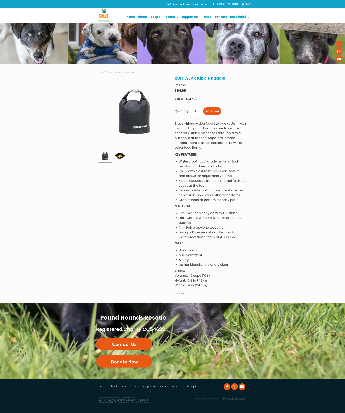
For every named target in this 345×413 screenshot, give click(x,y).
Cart (248, 3)
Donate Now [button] (124, 361)
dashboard (123, 402)
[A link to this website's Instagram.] (339, 51)
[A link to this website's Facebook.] (339, 44)
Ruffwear (129, 72)
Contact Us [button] (124, 344)
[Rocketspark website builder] (220, 399)
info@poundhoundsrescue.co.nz (189, 4)
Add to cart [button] (212, 111)
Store (101, 72)
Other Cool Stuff (114, 72)
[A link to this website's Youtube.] (339, 59)
